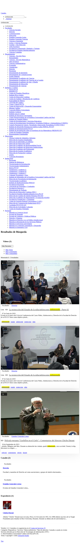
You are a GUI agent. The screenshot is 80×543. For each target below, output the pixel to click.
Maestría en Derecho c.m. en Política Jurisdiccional (26, 220)
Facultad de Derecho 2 (16, 188)
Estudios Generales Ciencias (18, 39)
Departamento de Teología (18, 190)
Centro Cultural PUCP (16, 104)
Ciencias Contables (15, 52)
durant (25, 453)
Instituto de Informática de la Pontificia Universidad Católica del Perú (32, 177)
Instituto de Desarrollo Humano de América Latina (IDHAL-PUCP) (31, 127)
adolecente (19, 322)
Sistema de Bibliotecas (16, 162)
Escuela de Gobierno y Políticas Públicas (22, 216)
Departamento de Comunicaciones (20, 74)
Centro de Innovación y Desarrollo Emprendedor (25, 106)
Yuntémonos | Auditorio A (17, 170)
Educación (12, 35)
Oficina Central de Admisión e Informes (22, 138)
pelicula (4, 453)
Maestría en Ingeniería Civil (18, 227)
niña (33, 322)
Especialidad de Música (17, 101)
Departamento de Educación (18, 84)
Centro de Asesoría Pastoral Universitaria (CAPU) (25, 201)
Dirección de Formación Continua (20, 153)
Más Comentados (11, 252)
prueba (11, 155)
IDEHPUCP (13, 91)
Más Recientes (7, 246)
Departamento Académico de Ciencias (21, 78)
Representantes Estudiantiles (18, 134)
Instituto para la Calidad (17, 114)
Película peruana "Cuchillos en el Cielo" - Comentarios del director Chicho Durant (39, 440)
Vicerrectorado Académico (18, 181)
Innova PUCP (13, 168)
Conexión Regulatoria (16, 156)
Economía (12, 65)
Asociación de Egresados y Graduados (22, 186)
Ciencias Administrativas (17, 63)
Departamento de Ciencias (17, 86)
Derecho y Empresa (15, 218)
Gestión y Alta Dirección (17, 45)
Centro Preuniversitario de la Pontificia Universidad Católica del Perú (32, 117)
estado (13, 322)
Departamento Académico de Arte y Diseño (23, 82)
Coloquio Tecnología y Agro (18, 175)
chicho (19, 453)
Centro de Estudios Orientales (19, 132)
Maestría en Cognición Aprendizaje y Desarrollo (25, 225)
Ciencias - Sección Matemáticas (19, 60)
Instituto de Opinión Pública (18, 119)
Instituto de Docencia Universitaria (20, 115)
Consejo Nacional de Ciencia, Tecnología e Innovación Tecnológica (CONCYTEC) (37, 125)
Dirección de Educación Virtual (19, 143)
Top (2, 541)
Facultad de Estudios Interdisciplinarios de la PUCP (26, 194)
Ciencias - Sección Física (17, 56)
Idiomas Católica (14, 108)
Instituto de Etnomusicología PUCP (21, 129)
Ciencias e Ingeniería (16, 41)
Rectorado (12, 160)
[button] (3, 13)
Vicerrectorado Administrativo (19, 166)
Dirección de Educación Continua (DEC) (22, 192)
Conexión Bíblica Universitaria (19, 110)
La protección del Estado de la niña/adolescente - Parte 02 (39, 309)
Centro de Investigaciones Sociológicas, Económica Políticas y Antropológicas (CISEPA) (38, 123)
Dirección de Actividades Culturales (21, 207)
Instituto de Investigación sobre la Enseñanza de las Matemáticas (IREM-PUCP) (35, 130)
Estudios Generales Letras (17, 37)
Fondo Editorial (14, 76)
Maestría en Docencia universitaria (20, 224)
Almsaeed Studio (23, 535)
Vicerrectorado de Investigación (19, 164)
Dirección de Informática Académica (21, 142)
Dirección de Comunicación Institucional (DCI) (24, 203)
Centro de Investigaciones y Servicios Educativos (25, 121)
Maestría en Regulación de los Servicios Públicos (25, 222)
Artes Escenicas (14, 47)
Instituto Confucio (15, 112)
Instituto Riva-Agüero (16, 95)
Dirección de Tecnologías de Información (22, 179)
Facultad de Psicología (16, 184)
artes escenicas (14, 61)
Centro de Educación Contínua (19, 97)
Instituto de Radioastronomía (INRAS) (22, 183)
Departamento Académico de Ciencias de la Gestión (26, 80)
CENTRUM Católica (16, 102)
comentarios (12, 453)
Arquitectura (13, 67)
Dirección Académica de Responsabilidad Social (25, 145)
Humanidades (13, 58)
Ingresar (8, 19)
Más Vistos (9, 250)
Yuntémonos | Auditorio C (17, 173)
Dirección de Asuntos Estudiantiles (20, 140)
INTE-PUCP (13, 89)
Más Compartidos (11, 253)
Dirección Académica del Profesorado (21, 149)
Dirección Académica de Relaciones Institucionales (26, 147)
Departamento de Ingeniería (18, 73)
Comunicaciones (14, 33)
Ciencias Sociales (15, 30)
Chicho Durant (8, 513)
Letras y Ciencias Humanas (18, 43)
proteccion (27, 322)
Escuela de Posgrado (16, 214)
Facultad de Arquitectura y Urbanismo (21, 199)
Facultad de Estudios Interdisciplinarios (22, 50)
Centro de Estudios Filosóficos (19, 93)
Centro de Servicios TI (38, 528)
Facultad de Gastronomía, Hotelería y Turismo (24, 48)
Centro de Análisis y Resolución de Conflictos (24, 99)
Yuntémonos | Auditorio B (17, 171)
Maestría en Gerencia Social (18, 212)
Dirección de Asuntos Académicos (20, 151)
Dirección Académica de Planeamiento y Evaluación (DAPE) (29, 197)
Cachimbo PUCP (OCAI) (17, 205)
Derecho (12, 32)
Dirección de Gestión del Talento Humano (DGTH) (26, 196)
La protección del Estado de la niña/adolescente (34, 375)
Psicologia (12, 71)
